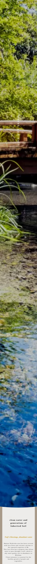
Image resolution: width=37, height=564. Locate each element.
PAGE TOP (34, 545)
